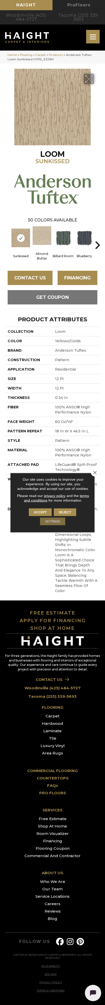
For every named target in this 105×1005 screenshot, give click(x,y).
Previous (7, 237)
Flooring (26, 55)
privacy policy (54, 495)
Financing (77, 278)
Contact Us (30, 278)
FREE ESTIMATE (52, 613)
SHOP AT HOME (52, 628)
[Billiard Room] (63, 238)
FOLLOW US (34, 941)
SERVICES (52, 810)
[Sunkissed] (20, 238)
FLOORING (52, 707)
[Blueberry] (84, 238)
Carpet (40, 55)
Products (56, 55)
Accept (40, 512)
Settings (52, 521)
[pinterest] (80, 942)
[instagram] (70, 942)
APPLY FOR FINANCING (53, 620)
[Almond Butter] (41, 235)
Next (97, 237)
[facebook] (60, 942)
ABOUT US (52, 872)
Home (12, 55)
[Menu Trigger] (93, 37)
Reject (65, 512)
